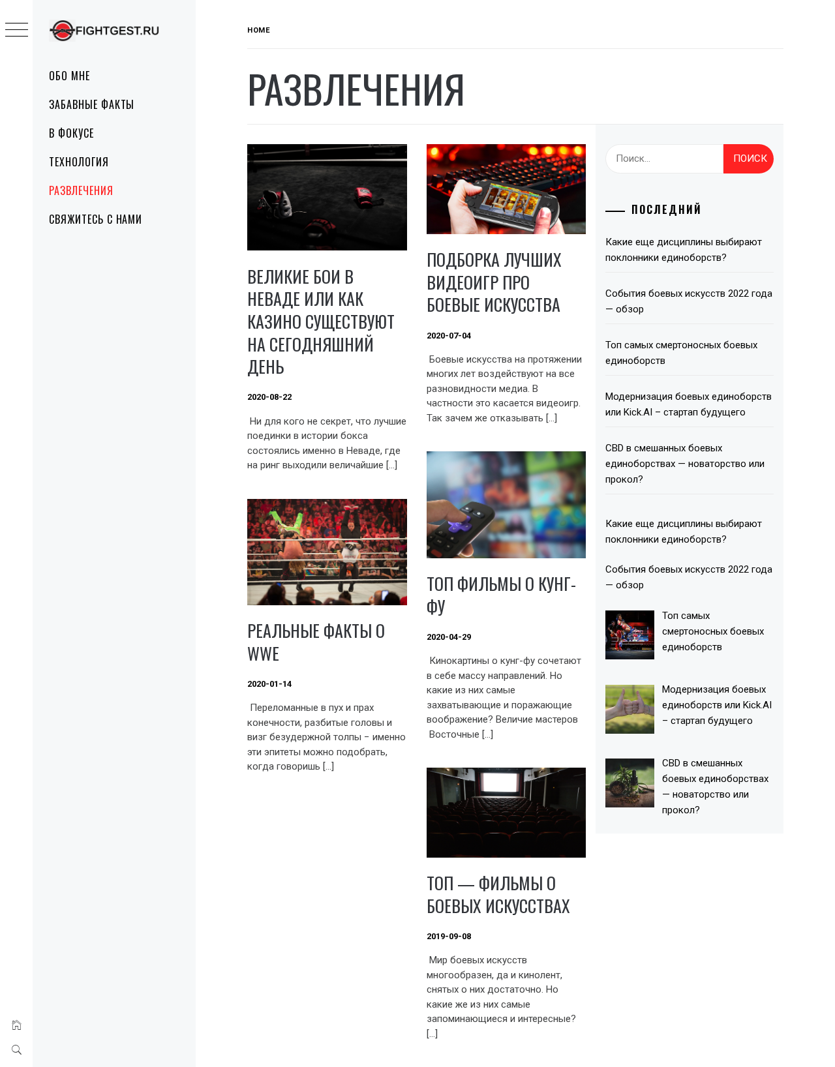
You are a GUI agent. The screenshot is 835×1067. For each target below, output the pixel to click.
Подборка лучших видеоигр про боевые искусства (494, 282)
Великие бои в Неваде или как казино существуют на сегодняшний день (321, 321)
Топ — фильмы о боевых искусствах (498, 894)
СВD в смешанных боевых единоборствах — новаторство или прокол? (685, 463)
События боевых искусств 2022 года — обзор (688, 301)
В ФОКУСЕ (71, 133)
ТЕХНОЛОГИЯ (79, 162)
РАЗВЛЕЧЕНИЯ (81, 190)
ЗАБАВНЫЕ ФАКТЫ (91, 104)
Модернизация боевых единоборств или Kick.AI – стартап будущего (688, 404)
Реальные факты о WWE (316, 642)
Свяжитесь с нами (95, 219)
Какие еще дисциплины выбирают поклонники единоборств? (683, 249)
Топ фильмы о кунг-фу (501, 595)
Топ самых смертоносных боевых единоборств (681, 353)
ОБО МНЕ (69, 75)
